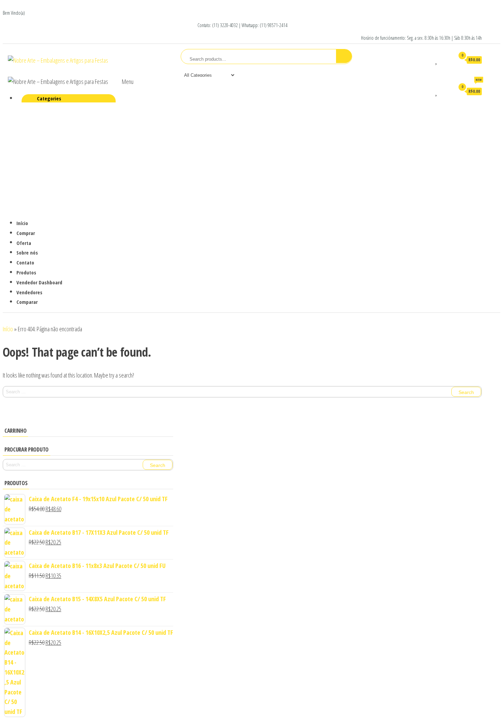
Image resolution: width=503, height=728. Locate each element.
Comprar (25, 233)
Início (22, 223)
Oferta (23, 242)
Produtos (26, 272)
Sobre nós (27, 252)
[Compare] (426, 59)
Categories (49, 98)
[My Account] (446, 59)
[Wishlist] (436, 59)
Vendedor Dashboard (39, 282)
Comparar (27, 301)
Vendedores (29, 292)
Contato (25, 262)
